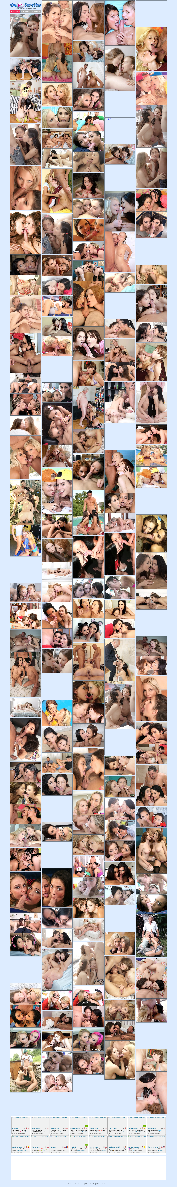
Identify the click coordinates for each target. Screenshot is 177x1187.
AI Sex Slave (15, 12)
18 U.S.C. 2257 (90, 1184)
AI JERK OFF (25, 12)
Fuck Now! (36, 12)
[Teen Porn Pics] (25, 5)
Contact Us (105, 1184)
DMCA (98, 1184)
